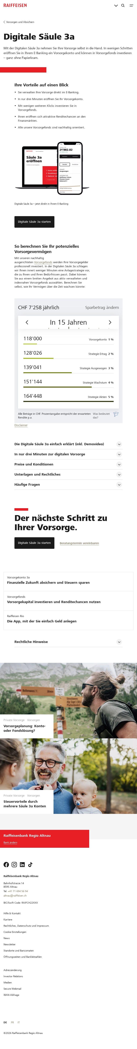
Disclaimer (21, 425)
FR (12, 1022)
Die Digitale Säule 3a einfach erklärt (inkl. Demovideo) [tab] (59, 444)
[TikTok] (30, 864)
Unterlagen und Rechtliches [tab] (37, 474)
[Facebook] (6, 864)
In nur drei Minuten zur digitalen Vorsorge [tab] (49, 454)
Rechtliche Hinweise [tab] (31, 642)
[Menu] (131, 5)
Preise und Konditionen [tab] (33, 464)
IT (19, 1022)
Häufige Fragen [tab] (27, 484)
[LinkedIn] (22, 864)
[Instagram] (14, 864)
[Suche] (123, 5)
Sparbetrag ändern (102, 307)
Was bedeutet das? (101, 415)
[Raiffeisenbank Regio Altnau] (15, 5)
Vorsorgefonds (43, 262)
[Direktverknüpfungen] (116, 5)
